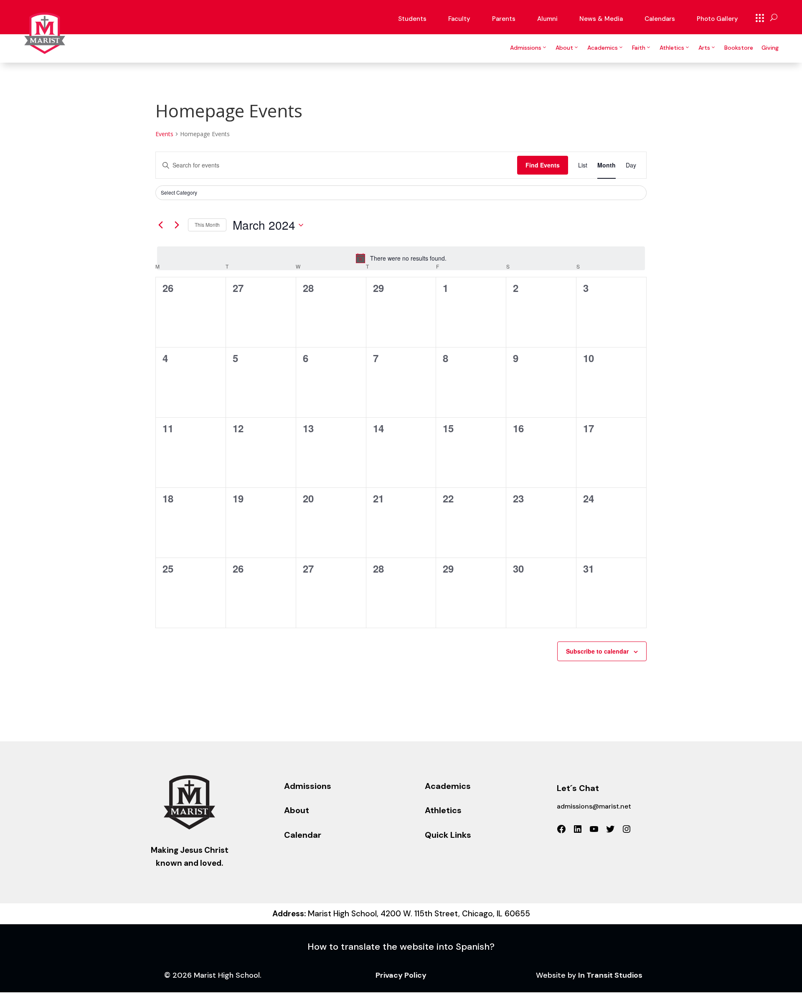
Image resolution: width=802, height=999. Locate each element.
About (564, 47)
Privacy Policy (401, 975)
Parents (503, 19)
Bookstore (738, 47)
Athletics (672, 47)
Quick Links (760, 18)
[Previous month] (160, 225)
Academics (602, 47)
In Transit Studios (610, 975)
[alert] (401, 258)
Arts (704, 47)
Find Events (542, 165)
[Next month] (177, 225)
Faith (638, 47)
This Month (207, 224)
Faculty (459, 19)
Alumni (547, 19)
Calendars (660, 19)
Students (412, 19)
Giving (770, 47)
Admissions (525, 47)
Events (164, 134)
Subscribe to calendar (597, 651)
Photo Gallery (717, 19)
